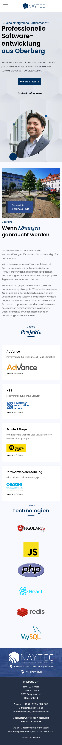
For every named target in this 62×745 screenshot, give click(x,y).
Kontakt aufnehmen (29, 93)
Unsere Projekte (29, 81)
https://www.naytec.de (36, 711)
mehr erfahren (15, 373)
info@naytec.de (34, 707)
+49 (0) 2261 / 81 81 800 (35, 704)
